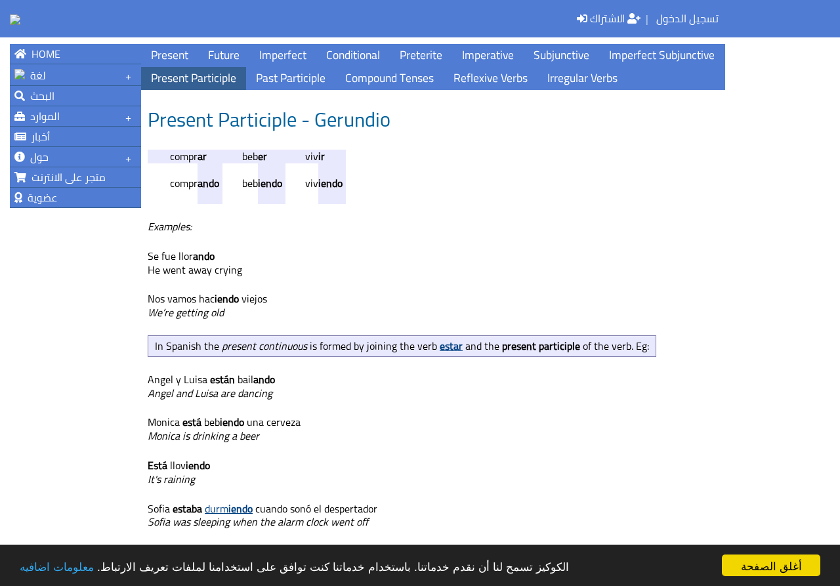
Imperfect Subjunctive (662, 55)
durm (229, 508)
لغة (35, 75)
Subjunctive (561, 55)
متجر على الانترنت (66, 177)
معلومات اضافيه (57, 566)
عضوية (40, 197)
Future (224, 55)
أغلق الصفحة (771, 565)
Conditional (353, 55)
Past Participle (291, 78)
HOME (43, 54)
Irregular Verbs (582, 78)
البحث (39, 96)
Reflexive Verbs (490, 78)
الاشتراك (608, 18)
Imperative (488, 55)
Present (169, 55)
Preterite (421, 55)
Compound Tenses (389, 78)
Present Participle (193, 78)
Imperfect (282, 55)
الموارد (42, 116)
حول (37, 157)
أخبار (38, 136)
